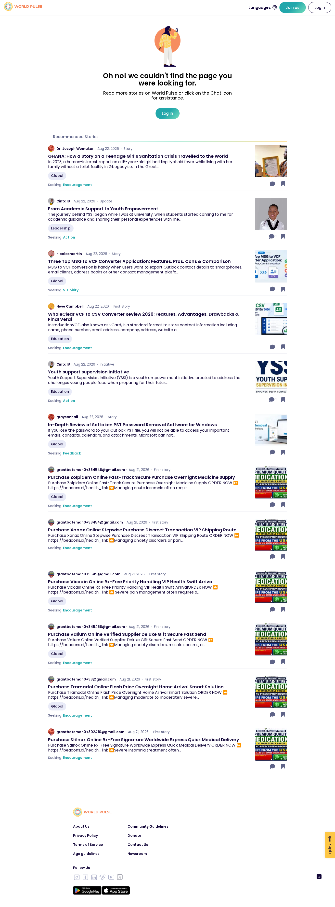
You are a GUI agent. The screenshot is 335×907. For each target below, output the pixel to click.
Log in (167, 113)
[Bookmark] (283, 184)
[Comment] (273, 184)
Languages (259, 7)
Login (320, 7)
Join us (292, 7)
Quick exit (330, 845)
